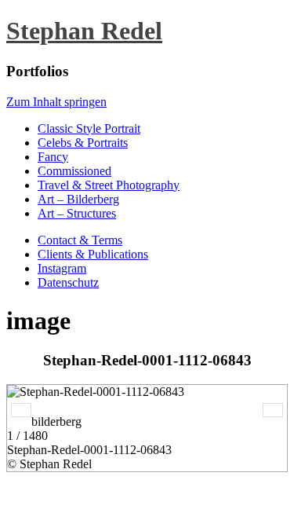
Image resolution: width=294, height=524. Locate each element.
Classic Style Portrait (89, 128)
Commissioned (74, 171)
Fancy (53, 156)
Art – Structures (77, 213)
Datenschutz (68, 282)
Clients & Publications (93, 254)
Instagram (62, 268)
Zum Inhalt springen (56, 101)
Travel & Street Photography (109, 185)
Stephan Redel (84, 30)
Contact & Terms (80, 240)
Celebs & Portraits (83, 142)
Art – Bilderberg (78, 199)
